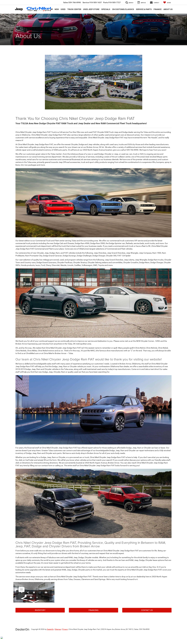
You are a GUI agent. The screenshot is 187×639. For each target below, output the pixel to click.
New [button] (57, 9)
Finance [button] (158, 9)
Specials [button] (105, 9)
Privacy (65, 629)
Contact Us (147, 610)
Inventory (40, 610)
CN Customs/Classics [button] (123, 9)
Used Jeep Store (91, 9)
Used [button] (63, 9)
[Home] (52, 9)
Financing (93, 610)
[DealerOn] (22, 629)
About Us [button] (168, 9)
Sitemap (58, 629)
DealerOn (50, 629)
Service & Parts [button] (144, 9)
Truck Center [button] (74, 9)
